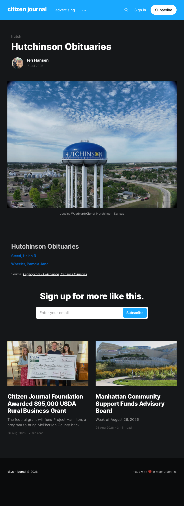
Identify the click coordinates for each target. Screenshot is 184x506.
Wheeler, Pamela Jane (29, 264)
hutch (16, 36)
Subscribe (163, 10)
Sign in (140, 10)
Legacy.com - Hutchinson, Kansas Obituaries (55, 274)
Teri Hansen (37, 60)
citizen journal (26, 9)
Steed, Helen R (23, 256)
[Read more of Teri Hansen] (17, 63)
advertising (65, 10)
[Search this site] (126, 9)
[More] (84, 10)
